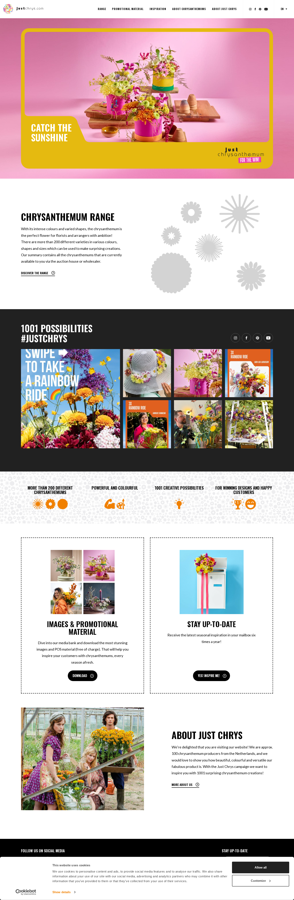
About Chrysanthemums (189, 9)
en (282, 9)
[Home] (23, 8)
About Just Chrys (224, 9)
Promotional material (128, 9)
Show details (61, 892)
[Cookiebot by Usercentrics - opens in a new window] (25, 892)
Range (102, 9)
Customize (258, 880)
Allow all (261, 867)
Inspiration (158, 9)
